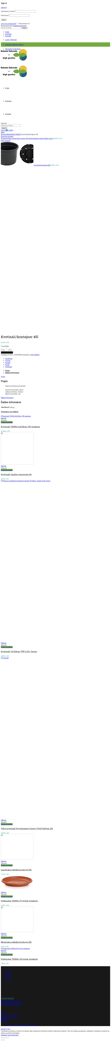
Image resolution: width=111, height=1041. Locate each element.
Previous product (7, 136)
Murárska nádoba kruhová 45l (16, 942)
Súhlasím (4, 1035)
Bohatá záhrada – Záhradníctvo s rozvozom (22, 1025)
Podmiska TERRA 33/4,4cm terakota (19, 959)
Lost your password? (8, 23)
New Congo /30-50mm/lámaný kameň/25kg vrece (35, 138)
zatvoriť (4, 7)
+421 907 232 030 (7, 998)
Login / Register (11, 40)
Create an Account (19, 26)
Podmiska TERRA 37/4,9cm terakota (19, 900)
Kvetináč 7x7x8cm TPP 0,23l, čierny (19, 651)
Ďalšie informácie (12, 373)
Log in (4, 19)
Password (5, 15)
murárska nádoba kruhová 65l (16, 869)
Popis (7, 371)
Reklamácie (5, 1021)
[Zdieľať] (4, 1037)
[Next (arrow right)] (4, 1039)
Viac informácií (13, 1035)
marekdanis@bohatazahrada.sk (12, 1002)
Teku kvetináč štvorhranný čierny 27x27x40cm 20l (27, 828)
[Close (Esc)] (2, 1037)
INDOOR (9, 134)
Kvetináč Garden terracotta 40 (16, 474)
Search (24, 28)
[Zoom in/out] (8, 1037)
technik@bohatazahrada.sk (11, 1004)
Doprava (8, 34)
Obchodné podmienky (8, 1015)
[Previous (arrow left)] (2, 1039)
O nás (7, 32)
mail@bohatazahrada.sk (10, 1000)
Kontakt (8, 36)
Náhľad (3, 418)
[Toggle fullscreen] (6, 1037)
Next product (6, 140)
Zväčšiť (3, 331)
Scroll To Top (5, 1029)
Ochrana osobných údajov (14, 44)
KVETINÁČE (16, 134)
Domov (3, 134)
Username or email (8, 11)
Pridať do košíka (7, 352)
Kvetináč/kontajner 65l (42, 165)
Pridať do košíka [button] (7, 422)
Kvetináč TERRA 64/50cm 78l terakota (20, 426)
